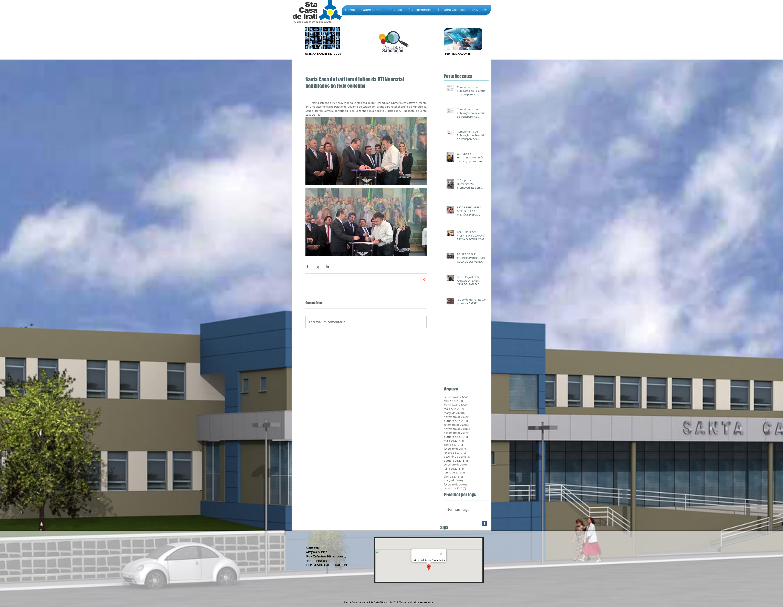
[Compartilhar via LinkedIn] (327, 267)
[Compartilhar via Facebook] (307, 267)
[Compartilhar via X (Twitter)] (317, 267)
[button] (371, 10)
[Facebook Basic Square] (484, 523)
